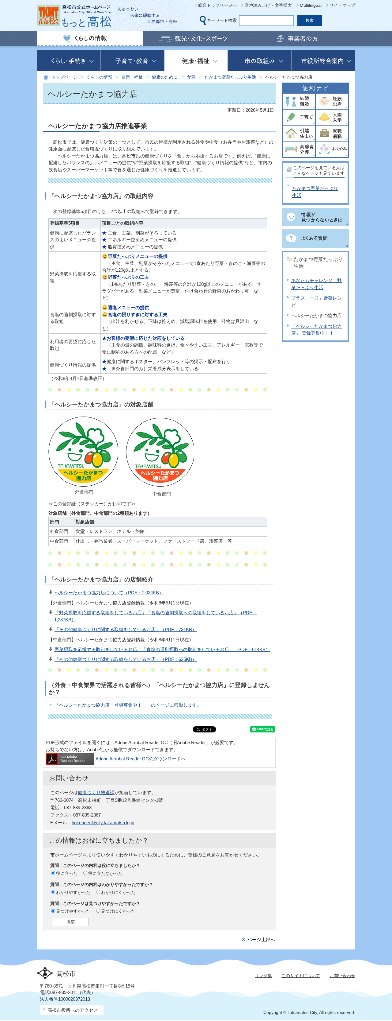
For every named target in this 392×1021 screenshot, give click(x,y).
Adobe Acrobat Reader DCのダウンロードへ (141, 758)
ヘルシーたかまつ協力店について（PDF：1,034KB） (109, 592)
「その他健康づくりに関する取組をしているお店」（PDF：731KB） (126, 629)
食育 (191, 77)
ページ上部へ (261, 939)
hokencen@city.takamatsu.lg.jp (103, 822)
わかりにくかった (118, 892)
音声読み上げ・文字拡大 (268, 5)
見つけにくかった (118, 911)
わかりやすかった (73, 892)
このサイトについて (300, 975)
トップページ (64, 77)
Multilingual (311, 5)
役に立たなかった (105, 873)
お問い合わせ (342, 975)
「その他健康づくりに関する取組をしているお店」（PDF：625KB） (126, 659)
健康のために (165, 77)
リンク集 (263, 975)
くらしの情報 (99, 77)
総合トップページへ (217, 5)
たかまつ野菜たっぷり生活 (230, 77)
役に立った (66, 873)
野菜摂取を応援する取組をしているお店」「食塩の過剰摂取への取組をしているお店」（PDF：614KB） (162, 649)
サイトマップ (342, 5)
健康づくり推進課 (96, 792)
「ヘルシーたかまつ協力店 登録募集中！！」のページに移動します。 (128, 705)
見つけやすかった (73, 911)
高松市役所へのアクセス (72, 1010)
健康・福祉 (132, 77)
